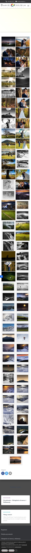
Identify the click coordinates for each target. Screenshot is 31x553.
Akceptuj (4, 550)
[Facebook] (1, 276)
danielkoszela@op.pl (21, 1)
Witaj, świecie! (7, 514)
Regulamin (4, 529)
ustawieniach (18, 547)
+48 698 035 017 (11, 1)
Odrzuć (11, 550)
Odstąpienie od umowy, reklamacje (10, 538)
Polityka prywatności (7, 534)
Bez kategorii (6, 497)
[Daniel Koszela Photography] (14, 6)
